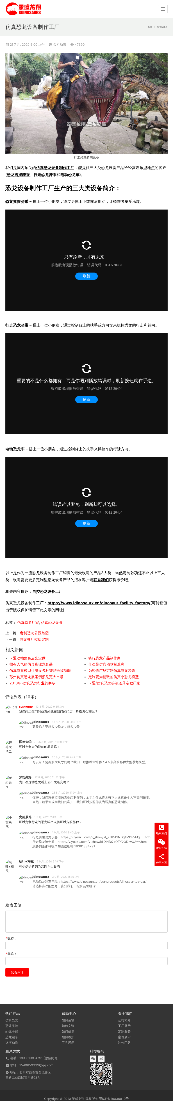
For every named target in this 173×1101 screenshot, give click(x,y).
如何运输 (68, 1020)
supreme (26, 706)
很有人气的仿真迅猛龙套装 (31, 664)
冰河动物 (11, 1043)
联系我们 (101, 579)
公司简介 (124, 1020)
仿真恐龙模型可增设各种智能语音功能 (40, 670)
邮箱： (11, 954)
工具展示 (68, 1043)
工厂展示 (124, 1026)
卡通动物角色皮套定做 (27, 658)
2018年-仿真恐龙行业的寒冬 (32, 683)
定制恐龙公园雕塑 (34, 633)
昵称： (11, 938)
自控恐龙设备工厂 (47, 591)
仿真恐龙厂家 (28, 622)
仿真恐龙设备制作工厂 (55, 167)
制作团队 (124, 1043)
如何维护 (68, 1037)
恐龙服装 (11, 1026)
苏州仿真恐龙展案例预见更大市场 (36, 677)
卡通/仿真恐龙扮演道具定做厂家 (114, 683)
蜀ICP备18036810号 (114, 1099)
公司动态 (59, 44)
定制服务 (124, 1031)
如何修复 (68, 1031)
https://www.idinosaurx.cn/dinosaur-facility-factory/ (99, 602)
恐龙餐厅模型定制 (34, 639)
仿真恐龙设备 (52, 622)
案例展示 (124, 1037)
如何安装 (68, 1026)
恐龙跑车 (11, 1037)
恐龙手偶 (11, 1031)
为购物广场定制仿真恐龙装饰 (111, 670)
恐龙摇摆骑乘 (18, 174)
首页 (150, 27)
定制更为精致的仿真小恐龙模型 (113, 677)
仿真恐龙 (11, 1020)
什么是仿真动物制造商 (106, 664)
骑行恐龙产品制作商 (104, 658)
